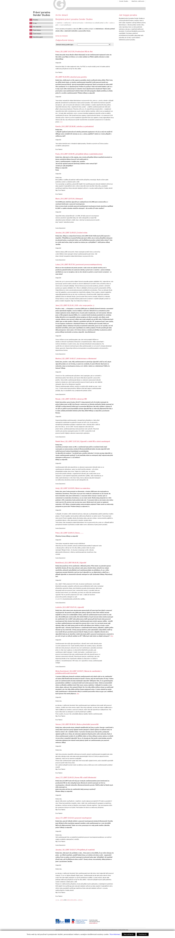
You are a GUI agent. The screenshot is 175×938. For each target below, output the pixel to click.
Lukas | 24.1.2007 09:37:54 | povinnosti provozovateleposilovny (78, 264)
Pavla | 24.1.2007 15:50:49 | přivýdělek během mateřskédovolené (79, 154)
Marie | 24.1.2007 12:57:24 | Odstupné (69, 199)
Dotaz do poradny (61, 36)
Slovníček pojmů (38, 37)
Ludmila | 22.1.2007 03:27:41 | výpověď (69, 607)
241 (80, 900)
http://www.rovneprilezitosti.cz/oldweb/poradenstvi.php (85, 929)
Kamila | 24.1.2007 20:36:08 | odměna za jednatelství (74, 126)
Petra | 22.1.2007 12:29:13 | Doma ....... (69, 533)
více (61, 122)
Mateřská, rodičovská (138, 1)
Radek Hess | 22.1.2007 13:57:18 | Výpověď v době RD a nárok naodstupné (82, 441)
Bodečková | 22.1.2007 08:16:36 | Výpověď (70, 563)
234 (71, 900)
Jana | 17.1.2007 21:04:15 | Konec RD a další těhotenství (75, 777)
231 (62, 900)
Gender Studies (123, 1)
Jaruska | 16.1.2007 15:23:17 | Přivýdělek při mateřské (75, 850)
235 (75, 900)
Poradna (35, 20)
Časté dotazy (37, 30)
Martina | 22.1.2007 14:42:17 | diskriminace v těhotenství (75, 358)
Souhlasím (143, 934)
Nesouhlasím (129, 934)
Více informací (115, 934)
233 (68, 900)
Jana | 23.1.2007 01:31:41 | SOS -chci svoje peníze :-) (74, 305)
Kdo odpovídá (37, 26)
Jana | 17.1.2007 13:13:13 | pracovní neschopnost (73, 818)
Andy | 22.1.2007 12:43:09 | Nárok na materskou (72, 488)
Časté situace (37, 33)
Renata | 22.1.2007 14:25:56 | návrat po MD (71, 399)
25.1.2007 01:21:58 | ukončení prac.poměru (71, 77)
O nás (35, 23)
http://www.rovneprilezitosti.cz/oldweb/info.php (115, 929)
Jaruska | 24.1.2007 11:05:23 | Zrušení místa (71, 233)
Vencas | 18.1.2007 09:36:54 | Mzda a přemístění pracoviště (76, 724)
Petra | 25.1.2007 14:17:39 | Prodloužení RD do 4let (73, 51)
